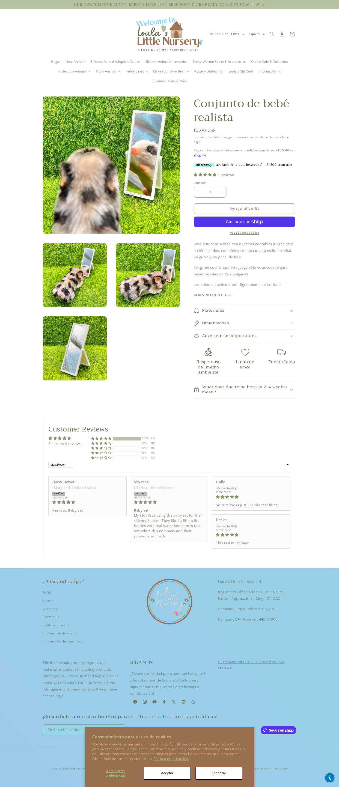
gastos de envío (239, 137)
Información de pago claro (63, 641)
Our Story (50, 609)
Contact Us (51, 617)
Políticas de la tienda (58, 625)
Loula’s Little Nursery (75, 768)
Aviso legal (281, 768)
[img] (87, 502)
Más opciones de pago (244, 232)
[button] (74, 71)
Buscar (48, 601)
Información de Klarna (59, 633)
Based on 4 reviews (65, 444)
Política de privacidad (171, 759)
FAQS (47, 593)
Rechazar (218, 773)
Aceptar (167, 773)
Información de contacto (255, 768)
